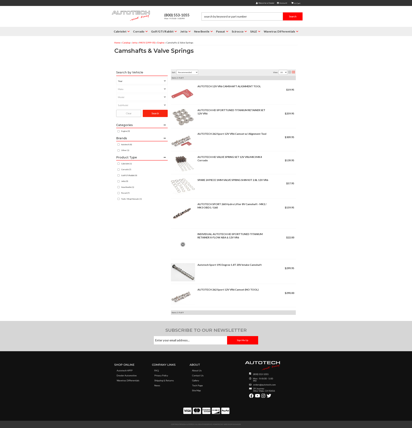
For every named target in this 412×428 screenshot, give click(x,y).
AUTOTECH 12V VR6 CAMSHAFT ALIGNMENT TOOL (229, 86)
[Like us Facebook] (251, 396)
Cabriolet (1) (126, 163)
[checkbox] (118, 144)
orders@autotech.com (264, 385)
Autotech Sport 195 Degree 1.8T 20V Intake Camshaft (229, 264)
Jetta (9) (124, 181)
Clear (129, 113)
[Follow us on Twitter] (269, 396)
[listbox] (142, 81)
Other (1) (125, 150)
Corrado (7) (126, 169)
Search (155, 113)
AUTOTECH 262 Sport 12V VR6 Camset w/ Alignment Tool (231, 133)
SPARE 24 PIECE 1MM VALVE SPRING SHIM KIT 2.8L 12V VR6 (232, 179)
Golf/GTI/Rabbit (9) (129, 175)
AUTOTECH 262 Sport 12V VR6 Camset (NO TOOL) (228, 289)
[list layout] (293, 72)
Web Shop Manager (232, 424)
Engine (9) (125, 131)
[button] (252, 16)
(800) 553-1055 (261, 374)
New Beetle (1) (127, 187)
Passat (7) (125, 193)
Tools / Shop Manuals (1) (131, 199)
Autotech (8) (126, 144)
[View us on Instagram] (263, 396)
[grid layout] (289, 72)
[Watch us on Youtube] (257, 396)
